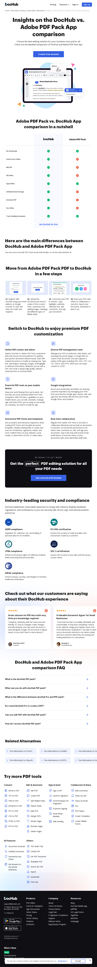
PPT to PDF (13, 811)
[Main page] (11, 4)
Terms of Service (55, 906)
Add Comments (81, 790)
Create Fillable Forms (81, 822)
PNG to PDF (13, 801)
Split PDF (34, 811)
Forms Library (32, 918)
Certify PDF (35, 851)
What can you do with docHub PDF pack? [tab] (25, 688)
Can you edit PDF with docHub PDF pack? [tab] (25, 715)
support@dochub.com (12, 904)
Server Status (31, 912)
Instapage (75, 921)
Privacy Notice (54, 909)
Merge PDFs (36, 816)
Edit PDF (34, 790)
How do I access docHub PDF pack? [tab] (23, 724)
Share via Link (80, 796)
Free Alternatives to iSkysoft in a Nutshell (23, 760)
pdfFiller (74, 909)
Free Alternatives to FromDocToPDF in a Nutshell (23, 751)
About (50, 903)
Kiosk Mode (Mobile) (58, 815)
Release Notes (54, 921)
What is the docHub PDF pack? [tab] (20, 679)
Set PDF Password (38, 856)
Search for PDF (37, 866)
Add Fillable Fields (38, 801)
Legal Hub (52, 912)
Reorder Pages (37, 826)
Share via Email (81, 801)
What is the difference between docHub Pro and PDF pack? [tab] (34, 697)
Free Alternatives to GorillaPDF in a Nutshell (57, 751)
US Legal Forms (77, 912)
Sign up (87, 4)
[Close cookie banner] (90, 960)
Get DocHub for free (48, 224)
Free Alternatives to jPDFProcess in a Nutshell (57, 760)
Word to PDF (13, 790)
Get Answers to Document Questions (14, 867)
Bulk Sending (58, 821)
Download (35, 877)
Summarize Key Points (14, 857)
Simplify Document (16, 851)
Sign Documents (33, 909)
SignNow (74, 915)
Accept (78, 961)
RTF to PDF (13, 826)
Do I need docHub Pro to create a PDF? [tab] (24, 706)
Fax (76, 806)
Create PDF (35, 796)
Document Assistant (16, 846)
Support (51, 918)
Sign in (75, 4)
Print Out (34, 882)
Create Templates (82, 816)
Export (33, 872)
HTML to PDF (14, 821)
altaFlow (74, 918)
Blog (73, 903)
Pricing (53, 4)
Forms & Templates (34, 906)
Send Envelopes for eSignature (61, 802)
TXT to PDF (13, 796)
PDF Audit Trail (37, 846)
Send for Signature (60, 796)
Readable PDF (36, 861)
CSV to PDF (13, 816)
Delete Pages (36, 831)
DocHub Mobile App (79, 906)
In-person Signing (60, 808)
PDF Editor (30, 903)
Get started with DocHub (48, 478)
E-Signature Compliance (58, 915)
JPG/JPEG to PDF (15, 806)
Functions (30, 924)
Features (63, 4)
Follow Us (10, 913)
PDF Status (79, 811)
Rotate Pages (36, 821)
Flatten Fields (36, 806)
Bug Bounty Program (57, 924)
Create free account (48, 54)
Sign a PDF (57, 790)
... (62, 961)
